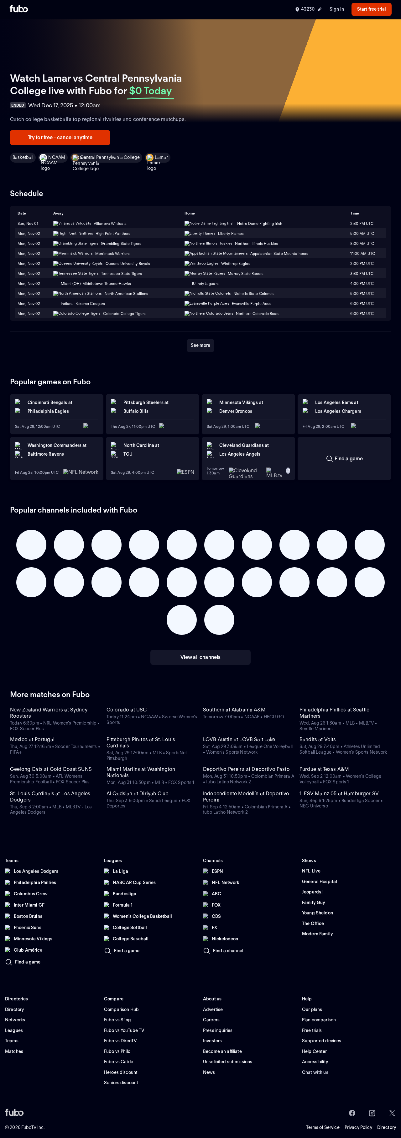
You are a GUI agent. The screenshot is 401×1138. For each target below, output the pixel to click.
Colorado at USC (127, 710)
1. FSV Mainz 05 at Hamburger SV (339, 794)
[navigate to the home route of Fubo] (18, 9)
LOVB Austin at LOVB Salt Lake (239, 739)
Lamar (161, 157)
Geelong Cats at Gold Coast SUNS (51, 769)
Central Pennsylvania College (110, 157)
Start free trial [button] (371, 9)
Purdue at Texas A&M (324, 769)
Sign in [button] (337, 9)
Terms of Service (323, 1127)
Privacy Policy (358, 1127)
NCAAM (56, 157)
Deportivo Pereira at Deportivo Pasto (246, 769)
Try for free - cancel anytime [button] (60, 137)
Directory (386, 1127)
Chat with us (315, 1072)
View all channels (200, 657)
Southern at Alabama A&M (234, 710)
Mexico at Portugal (32, 739)
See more (200, 345)
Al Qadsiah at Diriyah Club (138, 794)
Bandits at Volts (317, 739)
